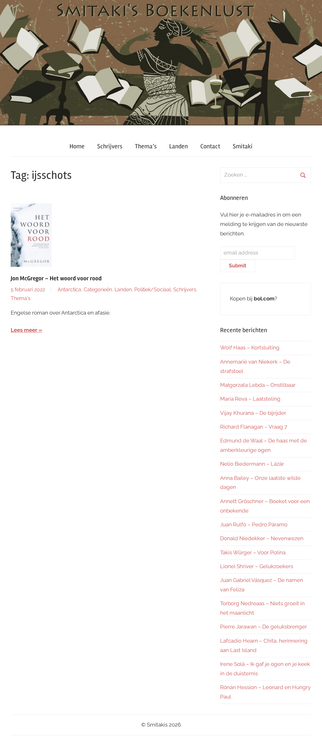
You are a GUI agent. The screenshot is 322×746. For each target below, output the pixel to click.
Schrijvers (109, 146)
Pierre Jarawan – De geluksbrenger (263, 626)
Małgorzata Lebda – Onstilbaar (258, 385)
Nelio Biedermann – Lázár (252, 464)
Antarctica (69, 290)
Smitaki (243, 146)
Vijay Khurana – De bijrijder (253, 413)
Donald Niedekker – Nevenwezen (261, 538)
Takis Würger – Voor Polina (253, 552)
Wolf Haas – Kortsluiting (250, 347)
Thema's (21, 298)
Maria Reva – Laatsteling (250, 399)
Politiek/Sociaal (152, 290)
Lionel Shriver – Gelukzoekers (256, 566)
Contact (210, 146)
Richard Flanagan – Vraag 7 (253, 427)
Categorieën (98, 290)
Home (77, 146)
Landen (178, 146)
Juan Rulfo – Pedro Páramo (253, 524)
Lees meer (24, 330)
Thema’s (146, 146)
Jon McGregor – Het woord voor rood (56, 278)
